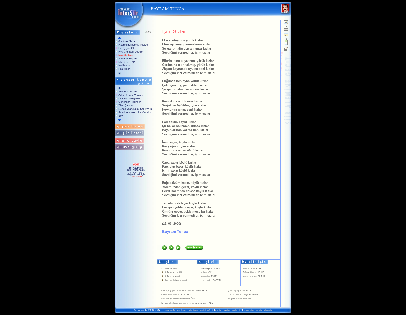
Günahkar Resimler (129, 101)
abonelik (268, 310)
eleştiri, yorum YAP (252, 268)
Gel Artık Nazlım (127, 41)
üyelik (259, 310)
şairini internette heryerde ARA (176, 294)
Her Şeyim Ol (126, 48)
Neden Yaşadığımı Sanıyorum (135, 108)
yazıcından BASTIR (211, 280)
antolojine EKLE (209, 276)
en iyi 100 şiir (206, 310)
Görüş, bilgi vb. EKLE (253, 272)
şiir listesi (193, 310)
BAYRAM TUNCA (166, 8)
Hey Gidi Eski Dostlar (130, 51)
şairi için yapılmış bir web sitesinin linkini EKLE (184, 290)
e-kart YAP (206, 272)
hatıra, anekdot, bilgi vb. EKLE (243, 294)
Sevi (120, 115)
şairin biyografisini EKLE (239, 290)
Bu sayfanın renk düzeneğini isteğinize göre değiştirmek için (136, 172)
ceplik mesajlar (222, 310)
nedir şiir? (237, 310)
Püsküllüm (124, 68)
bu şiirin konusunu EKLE (240, 299)
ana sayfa (170, 310)
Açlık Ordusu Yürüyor (130, 95)
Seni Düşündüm (127, 91)
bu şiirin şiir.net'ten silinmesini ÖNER (179, 299)
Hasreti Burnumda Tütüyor (133, 44)
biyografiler (249, 310)
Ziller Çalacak (126, 105)
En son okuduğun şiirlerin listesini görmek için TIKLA (187, 303)
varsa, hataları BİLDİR (254, 276)
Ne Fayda (124, 65)
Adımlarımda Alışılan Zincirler (134, 112)
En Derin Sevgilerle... (130, 98)
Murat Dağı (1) (126, 62)
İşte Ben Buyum (127, 58)
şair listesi (182, 310)
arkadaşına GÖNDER (212, 268)
